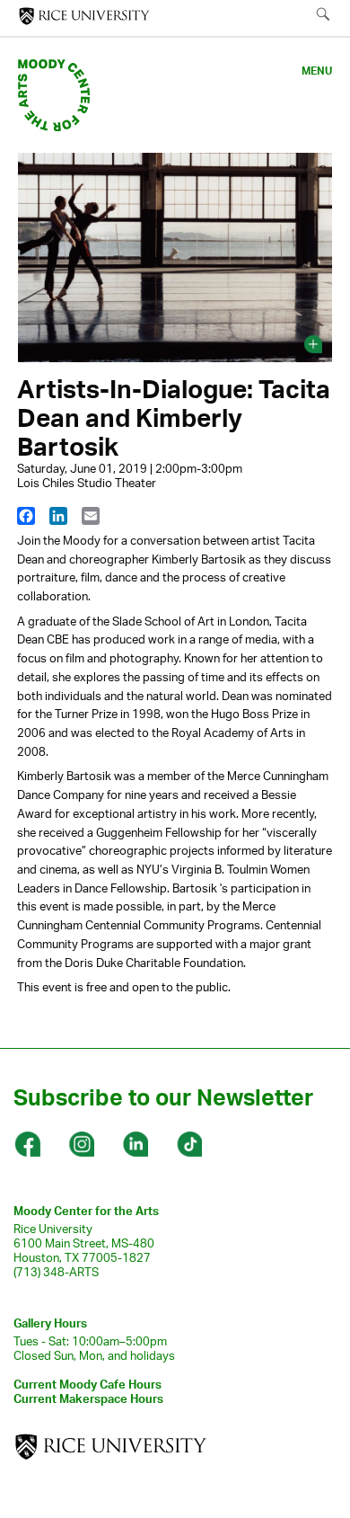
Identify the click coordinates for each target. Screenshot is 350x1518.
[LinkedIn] (58, 515)
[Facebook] (26, 515)
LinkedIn (134, 1145)
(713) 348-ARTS (56, 1272)
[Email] (91, 515)
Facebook (26, 1145)
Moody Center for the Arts (86, 1210)
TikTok (188, 1145)
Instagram (80, 1145)
